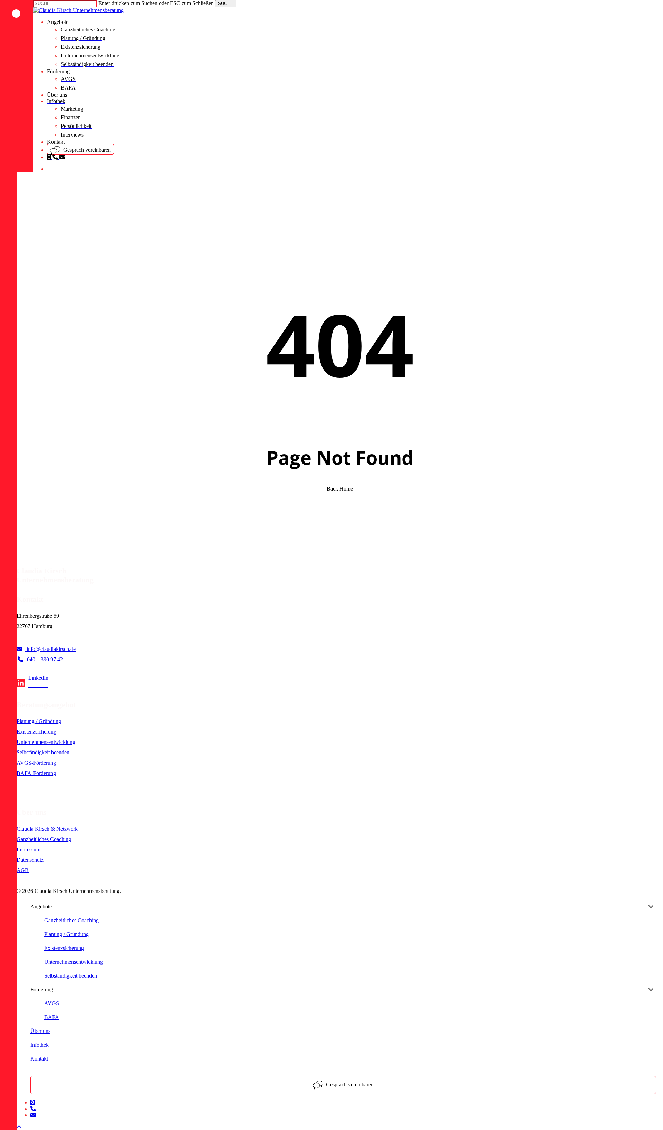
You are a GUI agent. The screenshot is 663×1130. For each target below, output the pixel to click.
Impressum (28, 849)
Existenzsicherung (36, 732)
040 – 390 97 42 (44, 659)
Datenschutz (30, 860)
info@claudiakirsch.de (50, 649)
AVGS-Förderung (36, 763)
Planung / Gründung (39, 721)
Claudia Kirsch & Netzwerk (47, 829)
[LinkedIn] (32, 685)
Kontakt (39, 1059)
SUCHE (225, 3)
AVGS (51, 1003)
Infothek (39, 1045)
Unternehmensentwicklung (46, 742)
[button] (19, 1127)
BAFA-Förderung (36, 773)
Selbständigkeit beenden (43, 752)
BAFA (51, 1017)
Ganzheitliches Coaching (44, 839)
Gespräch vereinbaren (350, 1084)
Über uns (40, 1031)
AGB (23, 870)
